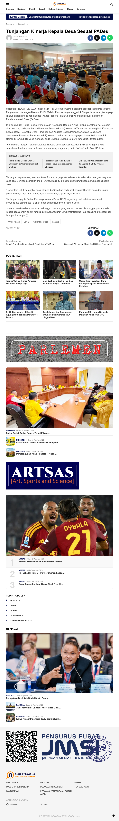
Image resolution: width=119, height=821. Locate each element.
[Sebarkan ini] (90, 38)
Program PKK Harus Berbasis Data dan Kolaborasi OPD (93, 313)
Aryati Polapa (14, 221)
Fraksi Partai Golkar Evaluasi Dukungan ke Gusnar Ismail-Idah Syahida (23, 163)
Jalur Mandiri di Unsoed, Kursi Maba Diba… (38, 707)
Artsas (22, 559)
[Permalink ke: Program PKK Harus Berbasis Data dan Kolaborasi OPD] (96, 300)
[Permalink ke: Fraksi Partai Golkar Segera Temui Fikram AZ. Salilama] (59, 397)
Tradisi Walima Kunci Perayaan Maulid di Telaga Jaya (21, 282)
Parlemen (10, 430)
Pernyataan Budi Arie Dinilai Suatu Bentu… (28, 698)
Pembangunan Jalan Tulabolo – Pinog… (36, 453)
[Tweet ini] (97, 38)
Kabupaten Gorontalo (22, 620)
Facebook (13, 804)
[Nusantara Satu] (59, 3)
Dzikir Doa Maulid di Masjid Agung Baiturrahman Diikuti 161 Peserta (22, 315)
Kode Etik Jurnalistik (17, 786)
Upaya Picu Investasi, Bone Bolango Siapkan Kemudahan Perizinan (94, 283)
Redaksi (44, 782)
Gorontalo (16, 600)
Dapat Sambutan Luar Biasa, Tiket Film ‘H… (41, 584)
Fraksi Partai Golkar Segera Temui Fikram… (28, 433)
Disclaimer (12, 782)
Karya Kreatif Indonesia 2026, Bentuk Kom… (38, 718)
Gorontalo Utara (40, 221)
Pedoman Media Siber (51, 786)
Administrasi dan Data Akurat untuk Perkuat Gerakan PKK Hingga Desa (57, 315)
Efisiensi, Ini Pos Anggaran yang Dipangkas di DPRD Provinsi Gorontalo (93, 163)
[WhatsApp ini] (110, 38)
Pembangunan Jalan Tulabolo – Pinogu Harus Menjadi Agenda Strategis (59, 163)
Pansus (55, 221)
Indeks (78, 782)
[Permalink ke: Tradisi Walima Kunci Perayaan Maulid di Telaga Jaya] (23, 269)
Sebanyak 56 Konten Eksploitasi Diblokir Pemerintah (88, 242)
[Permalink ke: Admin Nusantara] (9, 37)
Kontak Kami (12, 791)
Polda (13, 610)
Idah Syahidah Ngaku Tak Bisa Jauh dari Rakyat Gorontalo (58, 282)
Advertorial (17, 615)
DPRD (26, 221)
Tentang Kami (81, 786)
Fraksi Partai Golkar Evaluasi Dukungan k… (38, 442)
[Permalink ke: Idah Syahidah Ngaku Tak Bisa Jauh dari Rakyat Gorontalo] (59, 269)
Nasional (10, 695)
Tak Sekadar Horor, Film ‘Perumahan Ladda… (42, 572)
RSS (46, 804)
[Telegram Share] (103, 38)
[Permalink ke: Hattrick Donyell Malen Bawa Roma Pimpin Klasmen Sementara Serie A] (59, 525)
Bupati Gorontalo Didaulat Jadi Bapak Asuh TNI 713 (30, 242)
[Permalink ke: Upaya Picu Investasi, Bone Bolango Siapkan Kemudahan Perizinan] (96, 269)
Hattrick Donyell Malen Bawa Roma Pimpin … (42, 561)
